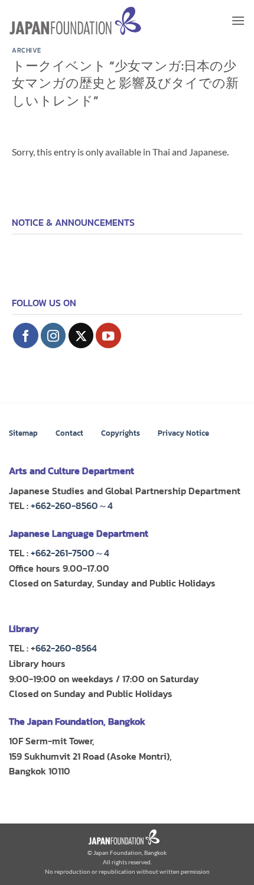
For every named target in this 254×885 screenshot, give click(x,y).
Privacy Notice (183, 433)
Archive (26, 50)
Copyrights (120, 433)
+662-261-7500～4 (70, 553)
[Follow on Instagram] (53, 335)
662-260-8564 (66, 648)
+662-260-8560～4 (72, 505)
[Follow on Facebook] (25, 335)
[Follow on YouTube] (108, 335)
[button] (238, 20)
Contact (69, 433)
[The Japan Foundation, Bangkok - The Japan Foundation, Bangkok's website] (75, 21)
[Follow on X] (81, 335)
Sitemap (23, 433)
